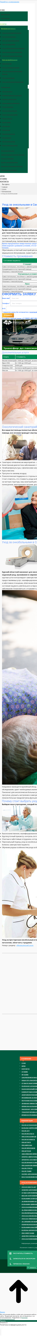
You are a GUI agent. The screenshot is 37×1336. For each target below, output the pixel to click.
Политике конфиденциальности (14, 1318)
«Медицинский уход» (25, 945)
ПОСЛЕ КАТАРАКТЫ (28, 1139)
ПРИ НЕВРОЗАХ (27, 1145)
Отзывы (25, 1072)
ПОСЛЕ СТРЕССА (27, 1168)
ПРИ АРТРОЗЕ (26, 1151)
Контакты (25, 1069)
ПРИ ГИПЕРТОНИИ (28, 1233)
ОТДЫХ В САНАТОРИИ (29, 1083)
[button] (17, 5)
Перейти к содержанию (9, 2)
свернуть (32, 1268)
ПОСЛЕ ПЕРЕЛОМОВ (28, 1148)
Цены (23, 1066)
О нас (24, 1063)
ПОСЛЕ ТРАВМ (26, 1171)
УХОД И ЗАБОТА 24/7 (29, 1187)
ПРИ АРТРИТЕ (26, 1142)
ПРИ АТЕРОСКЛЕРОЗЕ (29, 1137)
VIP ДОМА (25, 1075)
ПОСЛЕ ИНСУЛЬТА (28, 1134)
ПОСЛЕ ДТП (25, 1131)
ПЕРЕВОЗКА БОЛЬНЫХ (29, 1106)
